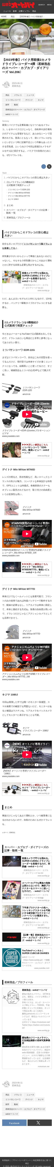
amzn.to (26, 394)
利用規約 (6, 1160)
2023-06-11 (17, 83)
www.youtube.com (11, 436)
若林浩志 (16, 86)
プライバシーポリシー (21, 1160)
